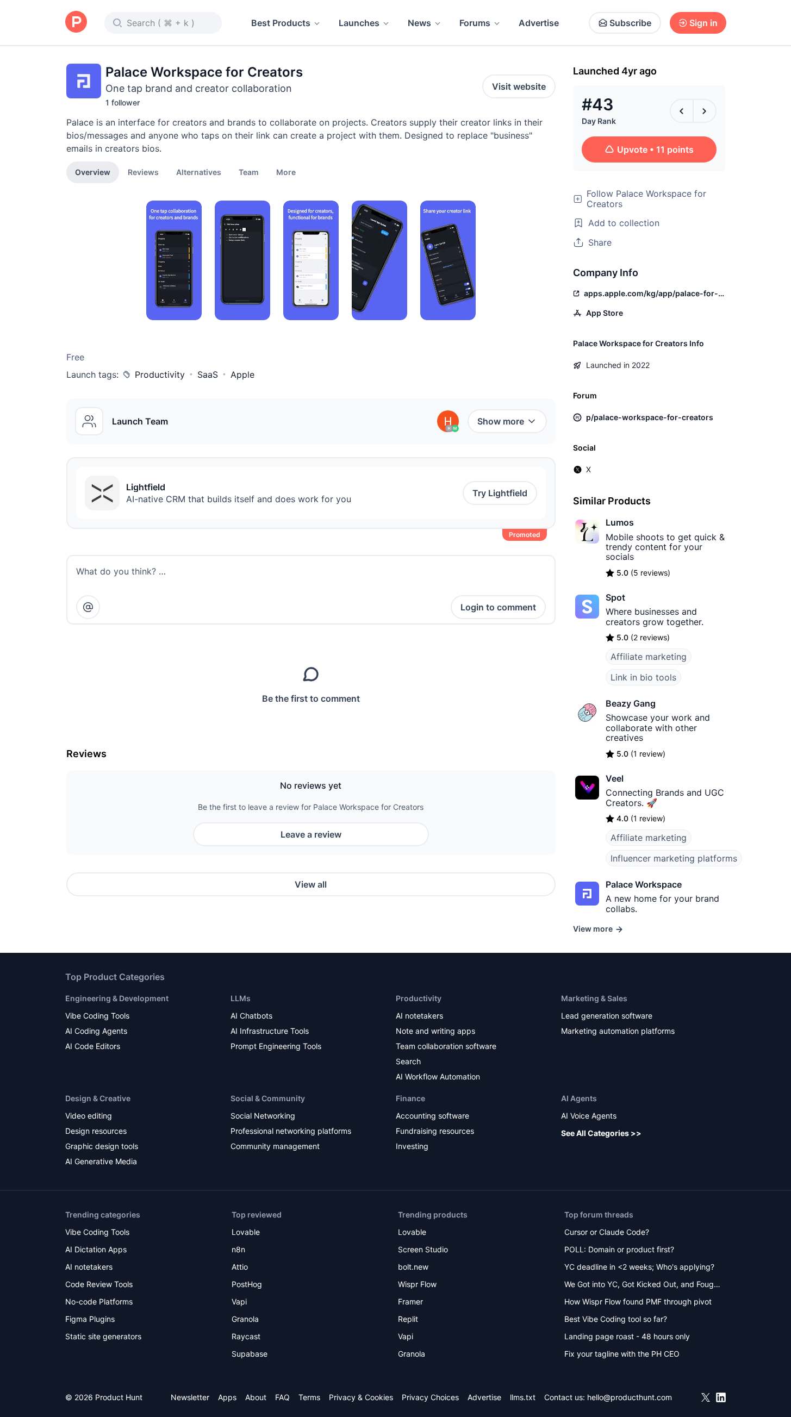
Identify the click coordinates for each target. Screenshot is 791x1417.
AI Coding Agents (96, 1030)
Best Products (280, 22)
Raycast (246, 1336)
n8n (238, 1249)
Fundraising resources (435, 1130)
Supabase (249, 1353)
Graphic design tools (101, 1146)
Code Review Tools (99, 1284)
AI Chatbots (251, 1015)
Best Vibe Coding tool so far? (615, 1319)
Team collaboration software (446, 1046)
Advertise (539, 22)
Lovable (246, 1232)
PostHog (247, 1284)
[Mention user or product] (88, 607)
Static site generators (103, 1336)
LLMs (241, 998)
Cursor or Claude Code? (606, 1232)
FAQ (282, 1397)
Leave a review (311, 834)
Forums (474, 22)
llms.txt (522, 1397)
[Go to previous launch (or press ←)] (682, 111)
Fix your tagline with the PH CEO (622, 1353)
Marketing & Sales (594, 998)
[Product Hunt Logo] (76, 22)
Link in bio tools (643, 677)
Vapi (239, 1301)
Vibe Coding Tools (97, 1015)
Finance (410, 1098)
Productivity (160, 374)
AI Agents (579, 1098)
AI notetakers (419, 1015)
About (255, 1397)
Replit (408, 1319)
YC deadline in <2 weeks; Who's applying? (639, 1266)
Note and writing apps (435, 1030)
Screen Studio (423, 1249)
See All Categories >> (601, 1133)
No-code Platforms (99, 1301)
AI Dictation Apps (96, 1249)
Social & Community (268, 1098)
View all (311, 884)
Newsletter (190, 1397)
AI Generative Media (101, 1161)
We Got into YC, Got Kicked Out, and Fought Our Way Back (642, 1285)
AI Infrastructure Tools (270, 1030)
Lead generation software (606, 1015)
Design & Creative (97, 1098)
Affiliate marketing (649, 656)
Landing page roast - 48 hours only (627, 1336)
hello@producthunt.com (629, 1397)
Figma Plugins (90, 1319)
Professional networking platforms (291, 1130)
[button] (285, 171)
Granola (245, 1319)
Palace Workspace (644, 884)
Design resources (96, 1130)
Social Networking (263, 1115)
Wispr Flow (417, 1284)
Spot (615, 597)
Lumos (620, 522)
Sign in (703, 22)
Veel (615, 778)
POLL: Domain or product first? (619, 1249)
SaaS (207, 374)
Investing (412, 1146)
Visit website (519, 86)
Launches (359, 22)
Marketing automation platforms (618, 1030)
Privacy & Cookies (361, 1397)
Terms (309, 1397)
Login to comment (498, 607)
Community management (275, 1146)
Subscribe (630, 22)
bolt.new (413, 1266)
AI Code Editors (92, 1046)
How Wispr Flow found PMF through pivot (638, 1301)
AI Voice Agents (588, 1115)
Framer (410, 1301)
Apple (242, 374)
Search (408, 1061)
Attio (240, 1266)
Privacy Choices (430, 1397)
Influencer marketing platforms (674, 858)
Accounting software (432, 1115)
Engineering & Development (117, 998)
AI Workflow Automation (438, 1076)
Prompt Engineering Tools (276, 1046)
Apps (227, 1397)
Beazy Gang (631, 703)
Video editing (88, 1115)
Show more (500, 421)
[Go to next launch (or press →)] (704, 111)
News (419, 22)
